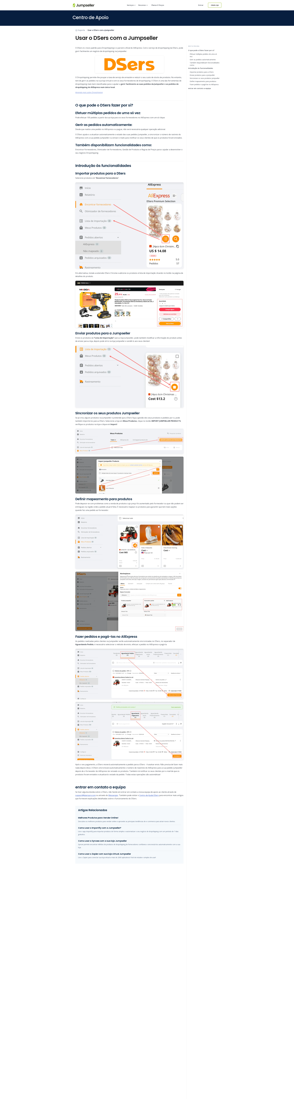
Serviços (130, 5)
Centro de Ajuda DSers (149, 795)
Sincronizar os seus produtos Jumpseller (204, 78)
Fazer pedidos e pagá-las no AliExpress (204, 84)
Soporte (81, 30)
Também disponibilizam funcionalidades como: (204, 64)
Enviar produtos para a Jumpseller (202, 75)
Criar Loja (215, 5)
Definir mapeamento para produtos (203, 81)
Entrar (200, 5)
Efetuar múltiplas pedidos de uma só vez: (203, 55)
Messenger (113, 795)
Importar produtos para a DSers (202, 72)
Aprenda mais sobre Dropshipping (89, 92)
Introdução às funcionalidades (200, 68)
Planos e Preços (157, 5)
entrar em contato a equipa (199, 88)
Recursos (142, 5)
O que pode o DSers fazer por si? (201, 50)
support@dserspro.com (85, 795)
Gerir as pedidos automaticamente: (203, 59)
